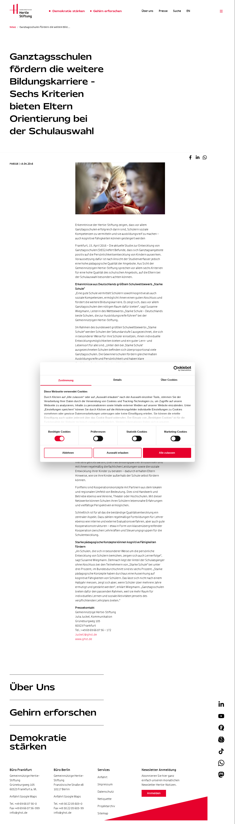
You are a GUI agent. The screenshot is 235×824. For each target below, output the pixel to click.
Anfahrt (102, 777)
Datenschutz (106, 791)
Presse (163, 11)
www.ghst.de (83, 639)
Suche (177, 11)
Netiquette (104, 799)
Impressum (105, 784)
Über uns (147, 11)
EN (188, 11)
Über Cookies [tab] (169, 379)
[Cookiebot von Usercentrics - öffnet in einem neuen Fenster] (176, 368)
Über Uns (32, 687)
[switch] (98, 438)
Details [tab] (117, 379)
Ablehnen (68, 452)
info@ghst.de (18, 812)
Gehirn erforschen (53, 712)
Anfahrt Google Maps (23, 796)
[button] (190, 158)
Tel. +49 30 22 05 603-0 (68, 803)
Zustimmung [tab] (66, 380)
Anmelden (154, 793)
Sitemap (103, 813)
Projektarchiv (106, 806)
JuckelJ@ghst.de (86, 634)
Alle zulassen (167, 452)
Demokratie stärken (38, 742)
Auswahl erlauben (117, 452)
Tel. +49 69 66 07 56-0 (23, 803)
